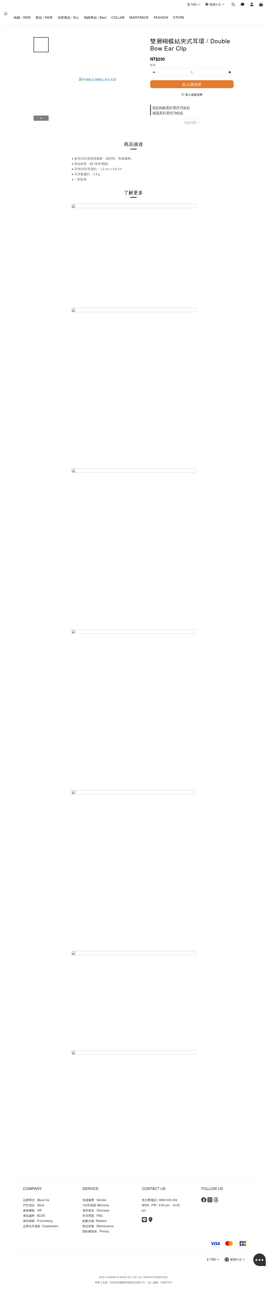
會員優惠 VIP (32, 1210)
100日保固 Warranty (95, 1205)
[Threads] (216, 1201)
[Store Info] (150, 1221)
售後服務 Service (94, 1200)
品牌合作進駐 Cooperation (40, 1226)
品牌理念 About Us (36, 1200)
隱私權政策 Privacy (95, 1231)
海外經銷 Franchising (38, 1221)
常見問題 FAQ (92, 1215)
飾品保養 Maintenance (98, 1226)
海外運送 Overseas (95, 1210)
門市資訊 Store (33, 1205)
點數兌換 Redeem (94, 1221)
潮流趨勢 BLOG (34, 1215)
